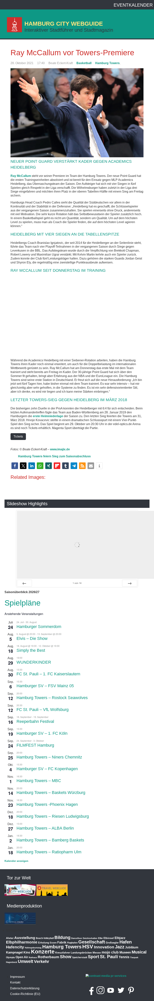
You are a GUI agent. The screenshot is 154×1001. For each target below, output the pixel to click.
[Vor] (129, 583)
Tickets (18, 436)
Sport (93, 956)
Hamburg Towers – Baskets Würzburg (51, 792)
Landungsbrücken (81, 952)
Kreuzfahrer (62, 952)
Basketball (83, 63)
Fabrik (61, 942)
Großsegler (112, 942)
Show (65, 956)
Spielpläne (23, 603)
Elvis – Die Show (32, 638)
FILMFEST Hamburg (35, 745)
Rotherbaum (48, 957)
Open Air (22, 957)
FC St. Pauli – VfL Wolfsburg (43, 709)
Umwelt (25, 961)
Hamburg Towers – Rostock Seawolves (52, 697)
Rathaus (33, 957)
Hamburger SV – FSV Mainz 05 (45, 685)
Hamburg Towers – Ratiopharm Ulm (49, 852)
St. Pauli (109, 956)
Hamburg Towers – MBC (39, 780)
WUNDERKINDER (34, 662)
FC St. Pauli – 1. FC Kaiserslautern (48, 674)
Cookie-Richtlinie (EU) (25, 994)
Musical (139, 952)
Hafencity (15, 947)
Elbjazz (120, 938)
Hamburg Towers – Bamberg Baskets (50, 840)
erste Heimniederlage (48, 416)
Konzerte (42, 951)
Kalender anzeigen (16, 860)
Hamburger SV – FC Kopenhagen (47, 768)
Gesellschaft (91, 942)
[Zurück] (24, 583)
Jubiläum (131, 947)
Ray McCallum (21, 175)
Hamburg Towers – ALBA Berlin (45, 828)
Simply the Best (31, 650)
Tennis (124, 957)
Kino (26, 952)
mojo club (110, 952)
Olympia (10, 957)
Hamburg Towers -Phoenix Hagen (47, 804)
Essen (53, 942)
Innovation (104, 947)
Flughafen (72, 942)
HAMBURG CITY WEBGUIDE (63, 23)
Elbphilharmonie (21, 942)
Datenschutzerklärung (24, 988)
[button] (14, 465)
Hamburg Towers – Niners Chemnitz (49, 757)
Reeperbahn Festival (35, 721)
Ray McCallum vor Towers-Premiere (72, 52)
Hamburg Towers (107, 63)
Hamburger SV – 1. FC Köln (42, 733)
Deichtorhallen (90, 938)
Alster (10, 938)
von (77, 583)
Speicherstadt (79, 957)
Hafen (125, 941)
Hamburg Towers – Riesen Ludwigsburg (53, 816)
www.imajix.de (60, 449)
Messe (97, 952)
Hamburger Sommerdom (39, 626)
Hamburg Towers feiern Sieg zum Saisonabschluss (54, 456)
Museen (125, 952)
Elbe (100, 938)
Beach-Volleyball (45, 938)
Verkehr (41, 961)
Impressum (17, 976)
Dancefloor (76, 938)
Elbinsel (108, 938)
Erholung (43, 942)
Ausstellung (24, 938)
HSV (87, 947)
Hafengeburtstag (33, 947)
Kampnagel (14, 952)
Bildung (62, 937)
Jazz (119, 946)
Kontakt (15, 982)
